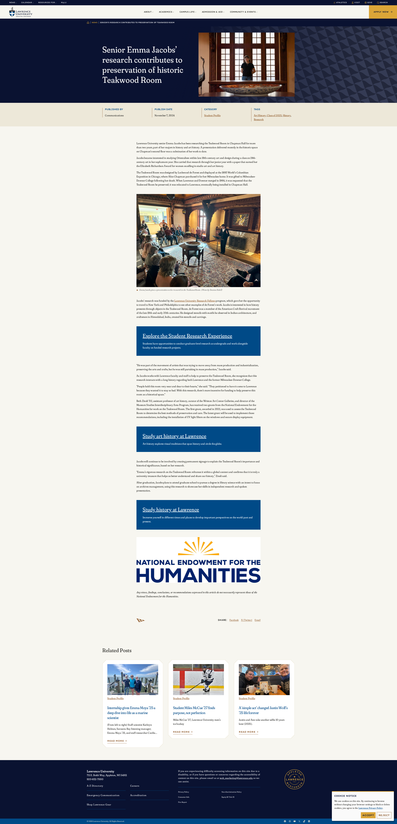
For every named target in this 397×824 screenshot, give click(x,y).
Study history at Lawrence (171, 509)
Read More (116, 741)
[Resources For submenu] (55, 2)
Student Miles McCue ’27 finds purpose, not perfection (194, 710)
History (287, 115)
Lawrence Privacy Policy (371, 807)
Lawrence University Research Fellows (194, 300)
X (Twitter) (246, 620)
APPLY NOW (381, 12)
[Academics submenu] (173, 12)
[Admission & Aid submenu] (223, 12)
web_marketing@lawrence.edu (236, 778)
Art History (260, 115)
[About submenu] (152, 12)
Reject (384, 815)
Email (258, 620)
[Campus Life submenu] (195, 12)
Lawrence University (100, 771)
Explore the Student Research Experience (187, 336)
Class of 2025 (274, 115)
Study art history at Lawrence (174, 436)
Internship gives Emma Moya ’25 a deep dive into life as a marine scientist (131, 713)
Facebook (234, 620)
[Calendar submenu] (33, 2)
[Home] (88, 22)
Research (259, 119)
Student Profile (212, 115)
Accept (368, 815)
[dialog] (363, 806)
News (94, 22)
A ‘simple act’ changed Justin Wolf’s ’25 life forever (263, 710)
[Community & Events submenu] (256, 12)
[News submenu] (16, 2)
